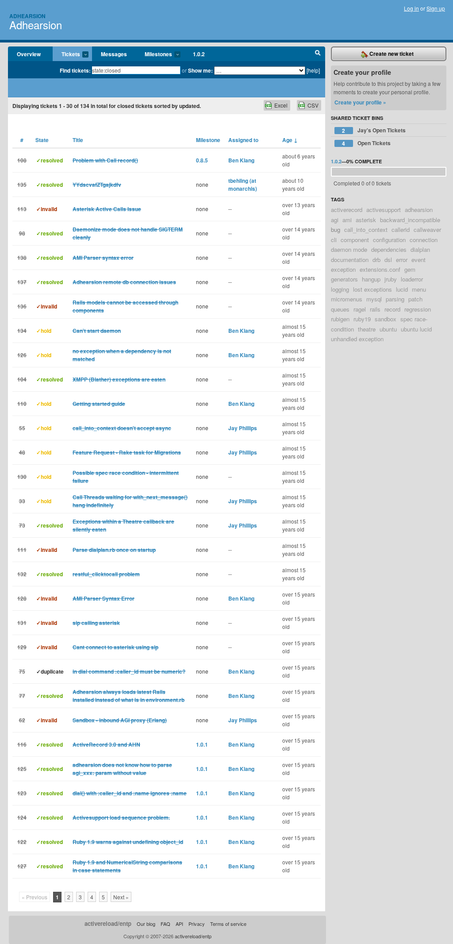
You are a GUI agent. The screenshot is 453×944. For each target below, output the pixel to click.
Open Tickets (366, 143)
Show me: (200, 70)
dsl (388, 259)
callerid (401, 229)
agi (334, 220)
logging (340, 289)
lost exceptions (372, 289)
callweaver (427, 229)
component (355, 239)
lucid (402, 289)
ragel (359, 309)
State (42, 140)
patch (415, 299)
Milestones (154, 54)
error (401, 259)
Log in (411, 8)
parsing (395, 299)
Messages (114, 54)
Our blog (146, 923)
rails (375, 309)
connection (424, 239)
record (392, 309)
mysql (374, 299)
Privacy (196, 923)
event (418, 259)
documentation (350, 259)
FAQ (165, 923)
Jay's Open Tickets (374, 130)
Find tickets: (75, 70)
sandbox (385, 319)
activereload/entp (107, 923)
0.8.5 (202, 160)
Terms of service (228, 923)
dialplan (420, 249)
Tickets (66, 54)
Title (78, 140)
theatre (367, 329)
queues (340, 309)
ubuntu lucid (416, 329)
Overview (29, 54)
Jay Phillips (242, 428)
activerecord (346, 209)
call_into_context (366, 229)
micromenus (346, 299)
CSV (313, 105)
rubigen (340, 319)
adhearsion (419, 209)
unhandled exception (357, 339)
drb (376, 259)
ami (347, 220)
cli (334, 239)
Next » (121, 897)
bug (335, 229)
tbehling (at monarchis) (242, 185)
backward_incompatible (410, 220)
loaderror (412, 279)
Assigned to (243, 140)
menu (419, 289)
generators (344, 279)
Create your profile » (360, 102)
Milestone (208, 140)
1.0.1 (202, 744)
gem (409, 269)
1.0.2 (199, 54)
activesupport (383, 209)
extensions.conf (380, 269)
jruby (390, 279)
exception (343, 269)
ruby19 (362, 319)
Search (318, 54)
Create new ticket (391, 54)
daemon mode (349, 249)
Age (290, 140)
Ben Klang (241, 160)
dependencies (389, 249)
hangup (371, 279)
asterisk (366, 220)
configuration (389, 239)
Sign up (435, 8)
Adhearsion (27, 16)
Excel (281, 105)
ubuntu (388, 329)
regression (417, 309)
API (179, 923)
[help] (313, 70)
